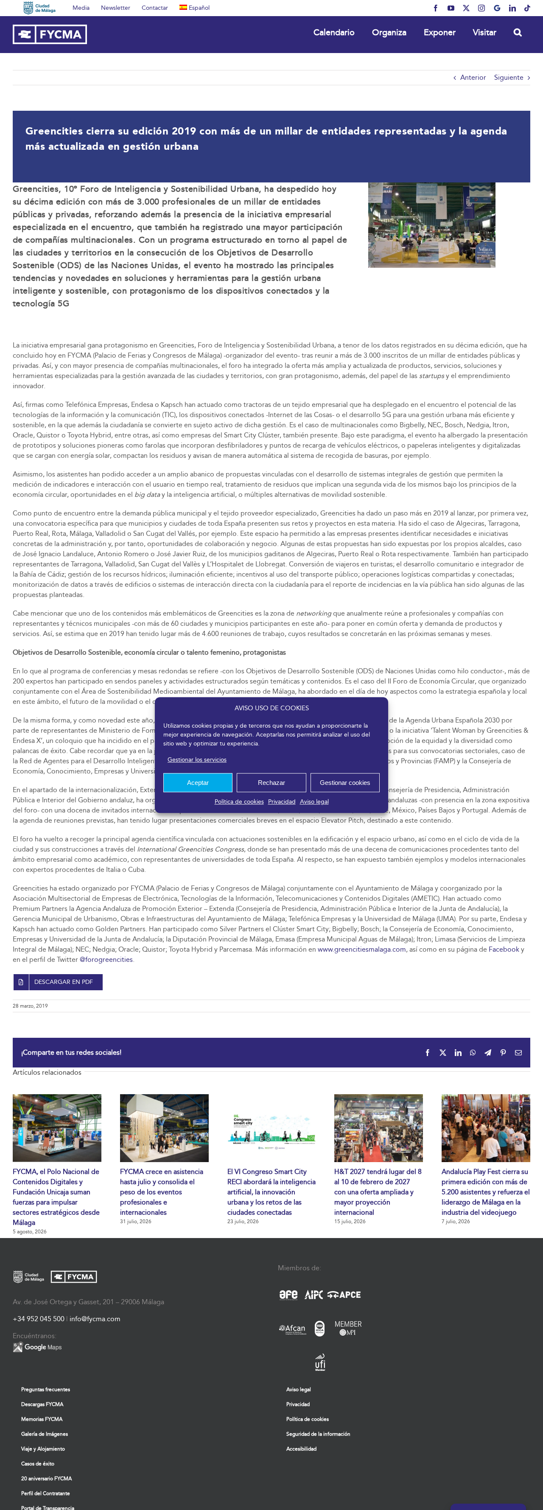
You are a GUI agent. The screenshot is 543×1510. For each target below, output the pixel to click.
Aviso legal (314, 801)
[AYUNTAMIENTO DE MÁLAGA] (40, 8)
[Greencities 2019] (431, 186)
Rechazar (271, 782)
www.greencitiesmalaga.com (362, 949)
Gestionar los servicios (197, 759)
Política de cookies (239, 801)
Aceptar (198, 782)
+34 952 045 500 (38, 1319)
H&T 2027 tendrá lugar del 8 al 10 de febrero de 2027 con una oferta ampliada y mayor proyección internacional (378, 1192)
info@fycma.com (95, 1319)
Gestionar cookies (345, 782)
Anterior (473, 77)
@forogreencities (106, 959)
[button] (517, 32)
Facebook (504, 949)
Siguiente (508, 77)
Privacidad (282, 801)
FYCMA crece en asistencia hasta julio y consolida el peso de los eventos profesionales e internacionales (161, 1192)
